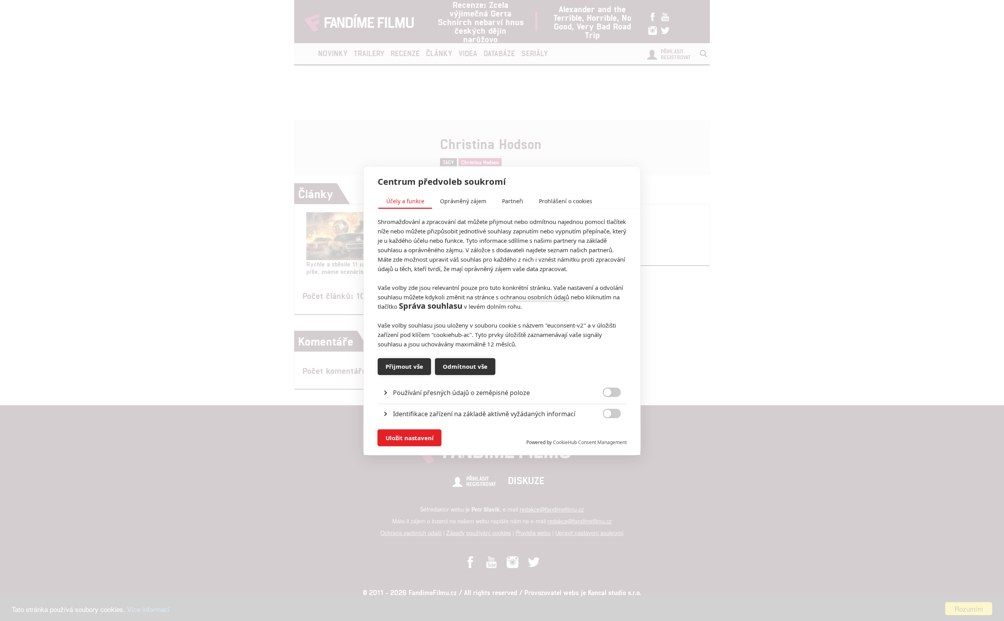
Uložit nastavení (410, 438)
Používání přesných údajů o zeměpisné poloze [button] (461, 392)
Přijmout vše (404, 366)
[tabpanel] (502, 374)
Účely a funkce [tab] (405, 200)
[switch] (605, 433)
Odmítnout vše (465, 366)
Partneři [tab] (512, 200)
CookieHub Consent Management (590, 442)
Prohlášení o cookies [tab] (565, 200)
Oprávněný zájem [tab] (463, 200)
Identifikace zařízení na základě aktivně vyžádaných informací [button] (484, 413)
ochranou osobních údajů (534, 296)
